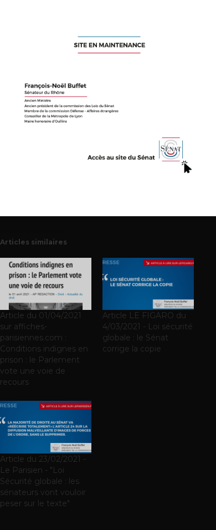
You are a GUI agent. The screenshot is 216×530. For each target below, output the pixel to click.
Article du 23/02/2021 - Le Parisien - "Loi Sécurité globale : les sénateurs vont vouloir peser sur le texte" (43, 481)
